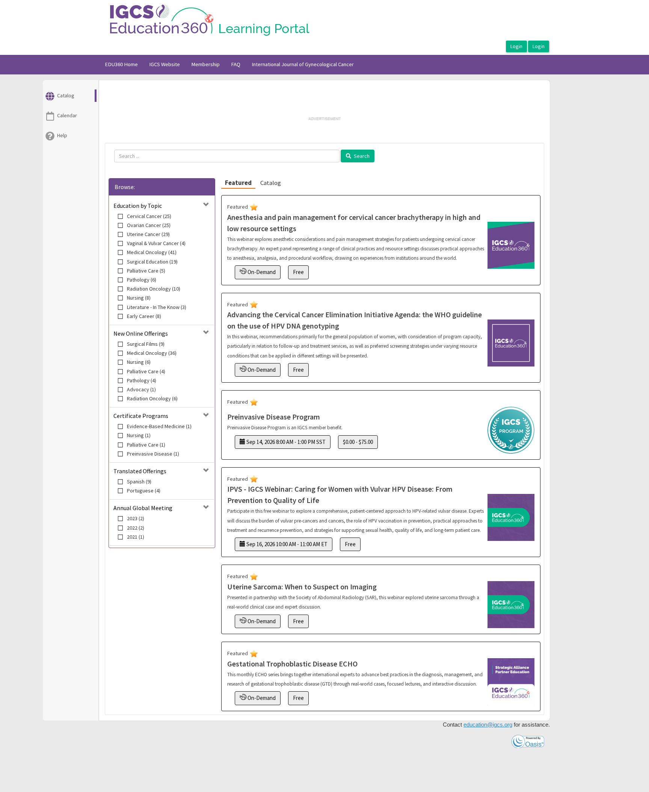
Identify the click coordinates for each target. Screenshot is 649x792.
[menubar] (229, 64)
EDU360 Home (121, 64)
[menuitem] (121, 64)
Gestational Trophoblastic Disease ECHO (292, 663)
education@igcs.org (487, 725)
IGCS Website (164, 64)
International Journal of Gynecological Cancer (303, 64)
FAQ (235, 64)
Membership (205, 64)
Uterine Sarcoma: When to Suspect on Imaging (302, 586)
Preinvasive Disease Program (273, 416)
